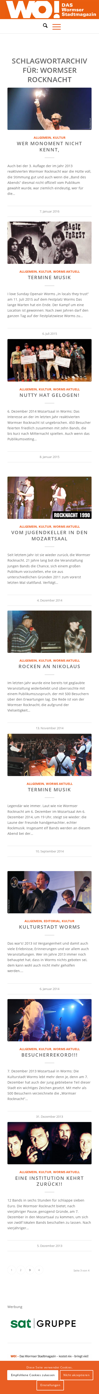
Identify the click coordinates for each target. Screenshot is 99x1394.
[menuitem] (43, 26)
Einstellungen (50, 1385)
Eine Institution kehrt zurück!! (49, 1181)
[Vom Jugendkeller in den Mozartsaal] (49, 498)
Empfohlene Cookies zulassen (33, 1375)
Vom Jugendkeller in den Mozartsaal (49, 535)
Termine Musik (49, 277)
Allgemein (42, 138)
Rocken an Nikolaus (49, 666)
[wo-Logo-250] (49, 9)
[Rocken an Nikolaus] (49, 632)
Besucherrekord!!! (49, 1055)
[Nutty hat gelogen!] (49, 360)
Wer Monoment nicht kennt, (49, 146)
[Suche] (43, 25)
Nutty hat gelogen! (49, 395)
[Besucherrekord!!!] (49, 1020)
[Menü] (54, 26)
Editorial (52, 921)
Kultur (59, 138)
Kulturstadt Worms (49, 927)
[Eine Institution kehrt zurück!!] (49, 1143)
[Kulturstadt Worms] (49, 892)
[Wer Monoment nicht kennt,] (49, 109)
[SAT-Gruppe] (43, 1323)
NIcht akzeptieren (76, 1375)
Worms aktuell (66, 272)
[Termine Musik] (49, 243)
